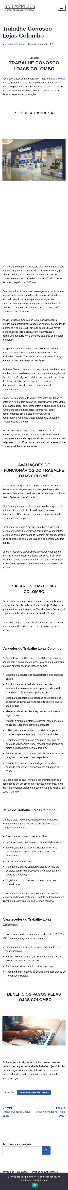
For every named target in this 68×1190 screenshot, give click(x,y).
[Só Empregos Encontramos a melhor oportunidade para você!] (19, 7)
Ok (34, 1185)
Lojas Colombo (57, 78)
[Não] (64, 1181)
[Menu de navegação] (62, 8)
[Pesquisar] (46, 1150)
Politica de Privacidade (15, 1171)
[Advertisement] (34, 220)
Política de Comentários (45, 1171)
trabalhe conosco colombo (34, 1093)
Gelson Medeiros (15, 44)
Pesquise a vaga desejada (16, 1144)
